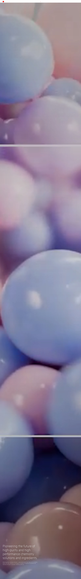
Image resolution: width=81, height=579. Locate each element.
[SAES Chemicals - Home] (5, 1)
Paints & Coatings (63, 1)
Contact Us (76, 1)
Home (42, 1)
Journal (72, 1)
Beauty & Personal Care (48, 1)
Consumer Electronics (56, 1)
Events (69, 1)
